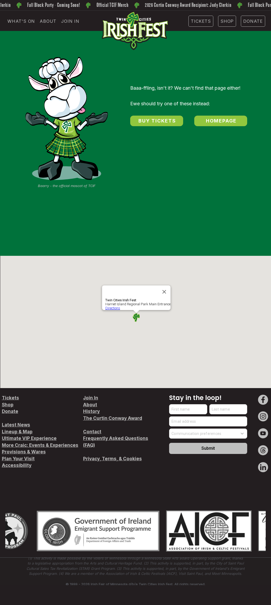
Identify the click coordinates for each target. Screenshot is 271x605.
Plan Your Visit (18, 458)
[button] (21, 21)
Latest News (16, 424)
